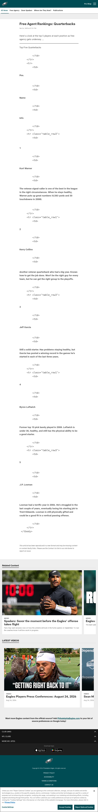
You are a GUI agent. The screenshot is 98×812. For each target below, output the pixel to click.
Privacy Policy (49, 773)
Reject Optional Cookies (84, 807)
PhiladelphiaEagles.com (68, 718)
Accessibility (49, 777)
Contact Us (49, 785)
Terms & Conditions (49, 781)
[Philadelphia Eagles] (49, 761)
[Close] (94, 791)
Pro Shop (87, 4)
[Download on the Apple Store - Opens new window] (40, 750)
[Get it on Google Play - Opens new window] (56, 751)
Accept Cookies (65, 807)
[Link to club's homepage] (5, 3)
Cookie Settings (8, 807)
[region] (49, 799)
